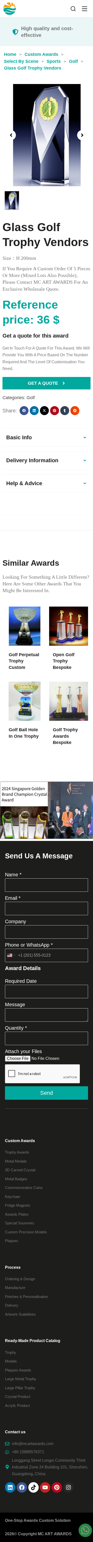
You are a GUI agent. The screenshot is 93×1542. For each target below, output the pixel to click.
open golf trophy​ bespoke (63, 661)
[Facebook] (22, 1487)
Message (15, 1004)
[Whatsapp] (85, 1530)
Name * (13, 874)
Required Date (21, 981)
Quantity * (16, 1028)
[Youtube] (45, 1487)
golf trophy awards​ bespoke (65, 736)
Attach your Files (23, 1051)
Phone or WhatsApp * (29, 945)
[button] (11, 135)
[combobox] (11, 955)
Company (15, 921)
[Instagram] (68, 1487)
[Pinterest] (57, 1487)
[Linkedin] (10, 1487)
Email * (13, 898)
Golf (31, 397)
